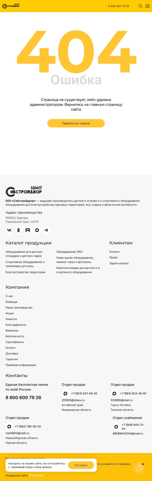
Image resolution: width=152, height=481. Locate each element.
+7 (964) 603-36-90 (133, 393)
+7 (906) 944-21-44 (133, 426)
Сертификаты (15, 342)
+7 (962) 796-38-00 (28, 426)
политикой (18, 467)
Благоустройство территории (25, 272)
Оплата (10, 347)
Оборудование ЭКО (69, 251)
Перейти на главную (76, 123)
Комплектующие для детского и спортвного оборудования (78, 270)
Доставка (12, 353)
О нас (9, 296)
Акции (10, 313)
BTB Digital (36, 475)
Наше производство (19, 307)
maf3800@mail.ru (17, 433)
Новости (11, 319)
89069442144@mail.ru (128, 433)
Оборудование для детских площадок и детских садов (24, 254)
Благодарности (16, 324)
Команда (11, 301)
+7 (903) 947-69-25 (84, 393)
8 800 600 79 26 (118, 6)
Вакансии (12, 330)
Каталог (114, 251)
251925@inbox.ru (73, 400)
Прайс (113, 257)
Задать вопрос (119, 263)
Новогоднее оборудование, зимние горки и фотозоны (75, 260)
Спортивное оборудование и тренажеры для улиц (25, 264)
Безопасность (15, 336)
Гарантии (12, 359)
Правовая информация (21, 365)
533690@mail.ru (122, 400)
